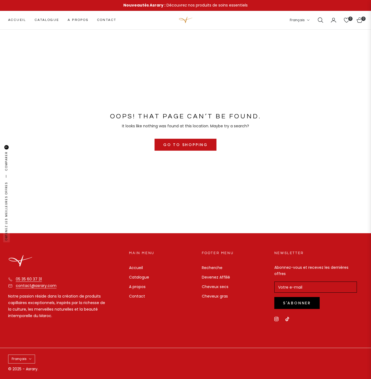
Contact (137, 296)
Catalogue (139, 277)
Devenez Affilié (216, 277)
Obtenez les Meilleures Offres (6, 211)
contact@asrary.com (36, 285)
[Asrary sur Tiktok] (288, 318)
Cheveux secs (215, 286)
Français (297, 20)
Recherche (212, 267)
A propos (137, 286)
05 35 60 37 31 (29, 279)
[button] (320, 20)
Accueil (136, 267)
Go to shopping (185, 144)
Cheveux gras (215, 296)
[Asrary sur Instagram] (276, 318)
